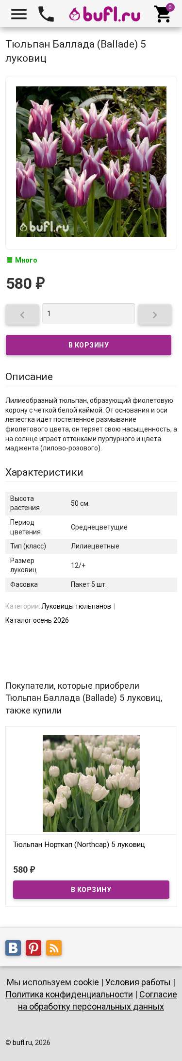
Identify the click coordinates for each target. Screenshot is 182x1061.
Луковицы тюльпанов (76, 606)
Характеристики (44, 472)
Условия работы (138, 982)
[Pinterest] (36, 949)
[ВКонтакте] (15, 949)
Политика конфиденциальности (69, 994)
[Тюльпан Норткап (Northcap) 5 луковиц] (91, 782)
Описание (29, 376)
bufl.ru (22, 1042)
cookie (86, 982)
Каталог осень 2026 (37, 620)
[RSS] (56, 949)
